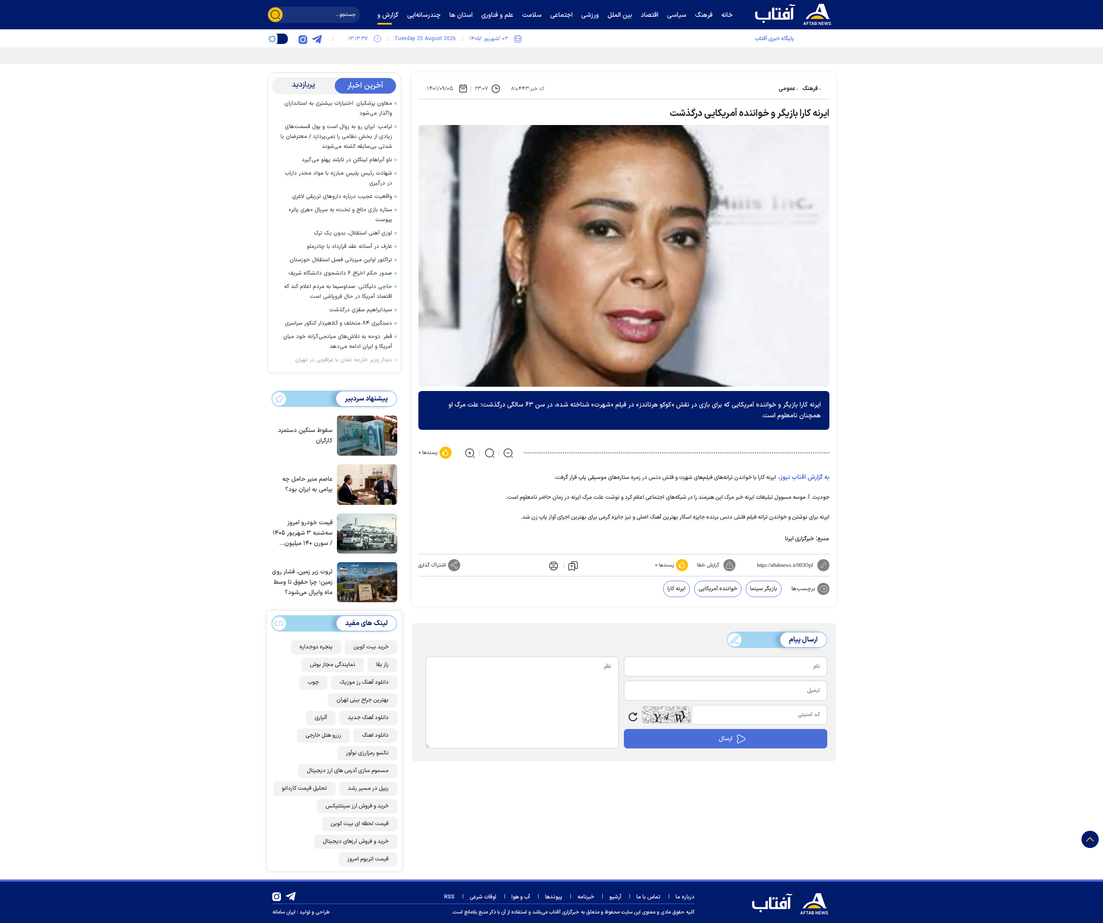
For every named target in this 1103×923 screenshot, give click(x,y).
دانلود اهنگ (375, 735)
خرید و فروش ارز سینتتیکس (357, 806)
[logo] (795, 13)
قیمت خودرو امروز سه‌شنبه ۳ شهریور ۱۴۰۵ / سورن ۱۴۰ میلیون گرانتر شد (303, 533)
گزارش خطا (708, 565)
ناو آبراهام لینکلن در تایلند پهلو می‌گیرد (347, 160)
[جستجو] (275, 14)
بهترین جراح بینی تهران (363, 700)
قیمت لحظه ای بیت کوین (359, 824)
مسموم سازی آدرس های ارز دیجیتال (348, 771)
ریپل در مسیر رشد (368, 788)
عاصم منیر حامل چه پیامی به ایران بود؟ (307, 484)
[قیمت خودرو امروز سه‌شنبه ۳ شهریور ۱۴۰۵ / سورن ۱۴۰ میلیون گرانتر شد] (365, 533)
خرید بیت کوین (371, 647)
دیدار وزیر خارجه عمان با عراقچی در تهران (343, 360)
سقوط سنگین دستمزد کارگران (305, 435)
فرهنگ (810, 88)
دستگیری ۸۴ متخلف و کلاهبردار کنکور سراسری (338, 323)
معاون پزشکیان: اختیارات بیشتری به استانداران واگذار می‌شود (338, 108)
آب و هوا (520, 897)
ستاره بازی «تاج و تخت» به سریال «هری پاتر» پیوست (340, 215)
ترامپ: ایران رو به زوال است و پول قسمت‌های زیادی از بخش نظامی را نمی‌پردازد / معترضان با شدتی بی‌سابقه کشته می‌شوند (336, 136)
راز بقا (382, 664)
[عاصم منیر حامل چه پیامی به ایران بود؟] (365, 483)
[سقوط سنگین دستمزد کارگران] (365, 435)
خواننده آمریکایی (717, 589)
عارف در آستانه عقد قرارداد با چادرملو (349, 246)
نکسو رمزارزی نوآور (367, 753)
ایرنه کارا (676, 589)
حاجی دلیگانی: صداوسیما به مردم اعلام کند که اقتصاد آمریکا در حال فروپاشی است (338, 291)
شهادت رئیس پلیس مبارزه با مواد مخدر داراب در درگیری (338, 178)
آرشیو (615, 897)
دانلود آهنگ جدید (368, 717)
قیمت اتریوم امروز (368, 859)
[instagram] (303, 39)
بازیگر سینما (763, 589)
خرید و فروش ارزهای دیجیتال (356, 841)
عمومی (787, 88)
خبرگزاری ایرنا (799, 539)
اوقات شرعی (483, 897)
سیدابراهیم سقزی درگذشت (360, 310)
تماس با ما (648, 897)
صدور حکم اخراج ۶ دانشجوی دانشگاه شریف (340, 273)
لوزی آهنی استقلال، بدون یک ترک (353, 233)
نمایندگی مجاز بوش (332, 664)
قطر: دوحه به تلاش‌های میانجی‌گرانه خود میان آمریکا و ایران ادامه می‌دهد (337, 341)
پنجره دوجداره (316, 647)
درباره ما (685, 897)
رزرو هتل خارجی (323, 735)
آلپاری (321, 717)
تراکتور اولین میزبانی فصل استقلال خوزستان (341, 260)
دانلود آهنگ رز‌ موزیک (364, 682)
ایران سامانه (284, 912)
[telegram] (317, 38)
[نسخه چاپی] (553, 565)
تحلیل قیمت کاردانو (304, 788)
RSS (449, 897)
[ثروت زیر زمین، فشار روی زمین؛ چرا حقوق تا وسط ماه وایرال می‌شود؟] (365, 581)
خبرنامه (585, 897)
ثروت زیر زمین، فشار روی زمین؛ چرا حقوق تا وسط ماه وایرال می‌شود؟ (302, 582)
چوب (313, 682)
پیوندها (553, 897)
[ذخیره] (573, 565)
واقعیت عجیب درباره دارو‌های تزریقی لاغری (342, 196)
